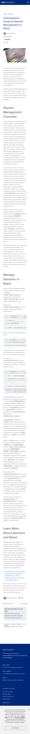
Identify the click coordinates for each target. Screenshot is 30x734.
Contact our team (8, 692)
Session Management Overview (12, 112)
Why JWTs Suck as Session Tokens (15, 571)
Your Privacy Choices (20, 717)
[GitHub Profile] (19, 598)
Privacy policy (7, 699)
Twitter (22, 584)
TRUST (5, 677)
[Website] (22, 598)
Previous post (8, 603)
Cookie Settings (15, 728)
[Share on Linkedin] (7, 42)
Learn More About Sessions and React (14, 533)
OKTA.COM (6, 665)
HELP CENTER (7, 671)
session (11, 14)
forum (10, 657)
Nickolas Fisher (11, 33)
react (5, 14)
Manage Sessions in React (11, 279)
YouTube (15, 586)
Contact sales (6, 694)
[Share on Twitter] (4, 42)
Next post (23, 603)
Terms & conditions (8, 696)
